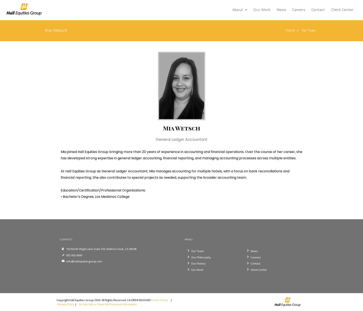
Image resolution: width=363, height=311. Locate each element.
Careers (298, 10)
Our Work (261, 10)
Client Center (342, 10)
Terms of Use (160, 300)
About (237, 10)
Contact (318, 10)
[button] (239, 10)
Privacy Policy (65, 304)
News (281, 10)
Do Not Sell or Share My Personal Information (107, 304)
